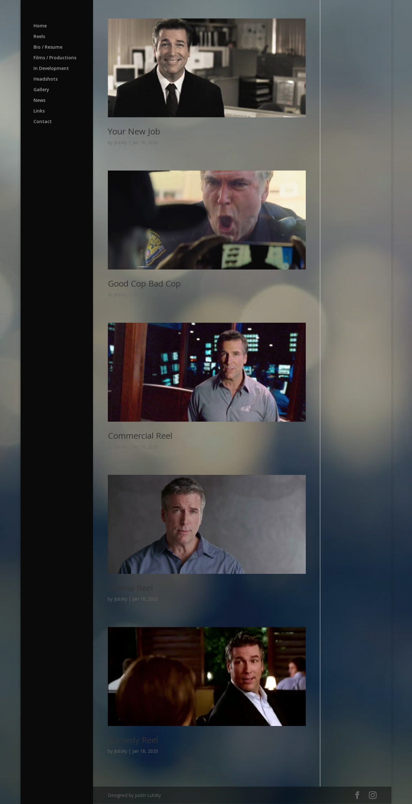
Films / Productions (54, 58)
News (39, 100)
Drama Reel (130, 587)
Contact (42, 121)
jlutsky (120, 142)
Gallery (41, 90)
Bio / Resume (47, 47)
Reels (39, 36)
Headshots (45, 79)
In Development (51, 68)
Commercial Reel (140, 435)
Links (39, 111)
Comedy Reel (133, 740)
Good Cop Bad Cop (144, 283)
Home (40, 26)
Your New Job (134, 131)
